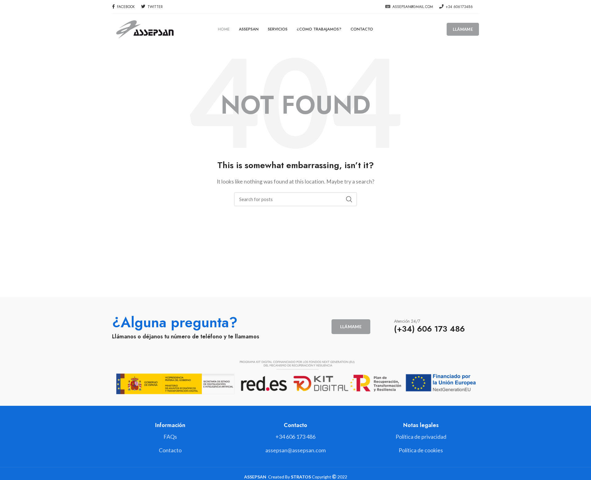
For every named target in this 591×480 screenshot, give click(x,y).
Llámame (463, 29)
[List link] (295, 436)
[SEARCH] (348, 199)
